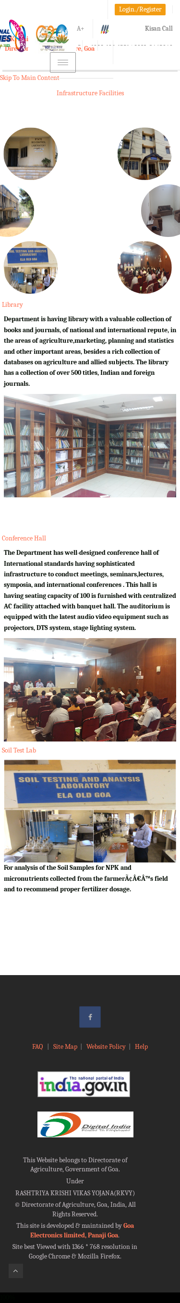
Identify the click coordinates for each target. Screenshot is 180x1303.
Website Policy (106, 1047)
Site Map (65, 1047)
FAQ (38, 1047)
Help (141, 1047)
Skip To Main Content (30, 78)
